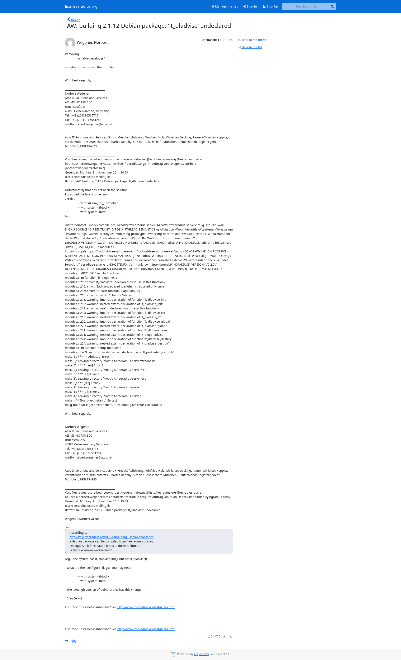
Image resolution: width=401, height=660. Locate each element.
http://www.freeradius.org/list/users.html (146, 607)
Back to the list (251, 47)
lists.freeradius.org (81, 6)
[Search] (332, 6)
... (67, 526)
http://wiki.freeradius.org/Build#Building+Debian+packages (112, 537)
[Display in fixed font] (224, 637)
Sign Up (272, 6)
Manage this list (226, 6)
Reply (72, 641)
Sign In (251, 6)
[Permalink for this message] (230, 637)
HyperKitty (201, 654)
